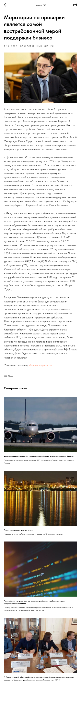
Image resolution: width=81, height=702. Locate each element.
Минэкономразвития (40, 365)
